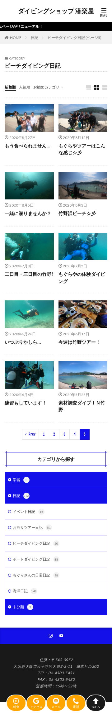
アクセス (36, 706)
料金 (16, 706)
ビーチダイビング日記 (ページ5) (74, 37)
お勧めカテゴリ (46, 87)
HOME (15, 37)
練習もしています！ (26, 402)
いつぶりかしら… (23, 342)
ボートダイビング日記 (35, 559)
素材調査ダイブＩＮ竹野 (81, 406)
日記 (34, 37)
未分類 (22, 607)
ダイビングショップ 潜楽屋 (56, 11)
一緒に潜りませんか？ (28, 213)
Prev (32, 434)
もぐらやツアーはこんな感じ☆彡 (81, 149)
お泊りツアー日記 (32, 527)
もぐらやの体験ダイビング (81, 277)
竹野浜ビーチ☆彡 (77, 213)
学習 (20, 479)
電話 (76, 706)
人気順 (24, 87)
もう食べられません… (27, 145)
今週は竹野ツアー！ (79, 342)
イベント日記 (28, 511)
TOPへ (95, 706)
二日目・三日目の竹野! (29, 274)
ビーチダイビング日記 (35, 543)
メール (56, 706)
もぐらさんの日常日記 (35, 575)
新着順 (10, 87)
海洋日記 (25, 591)
